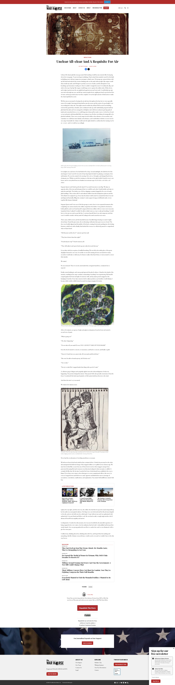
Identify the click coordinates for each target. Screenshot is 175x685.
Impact (89, 7)
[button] (87, 494)
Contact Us (81, 7)
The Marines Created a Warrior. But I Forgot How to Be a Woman (105, 500)
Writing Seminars (99, 665)
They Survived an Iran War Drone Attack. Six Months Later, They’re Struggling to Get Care (85, 549)
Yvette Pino (84, 66)
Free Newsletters (97, 7)
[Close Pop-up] (174, 648)
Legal (76, 670)
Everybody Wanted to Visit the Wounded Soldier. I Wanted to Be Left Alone (86, 578)
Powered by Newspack (67, 682)
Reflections (87, 57)
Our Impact (78, 662)
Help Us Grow (87, 643)
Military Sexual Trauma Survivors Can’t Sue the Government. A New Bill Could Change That (86, 564)
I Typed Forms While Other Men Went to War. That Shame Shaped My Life (86, 501)
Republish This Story (87, 608)
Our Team (78, 665)
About (74, 7)
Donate (107, 2)
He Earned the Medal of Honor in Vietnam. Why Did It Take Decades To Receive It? (85, 556)
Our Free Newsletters (100, 667)
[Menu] (128, 8)
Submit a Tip (98, 662)
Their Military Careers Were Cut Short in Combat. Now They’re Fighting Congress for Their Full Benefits (86, 571)
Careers (97, 670)
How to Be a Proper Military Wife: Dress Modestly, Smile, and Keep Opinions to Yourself (69, 501)
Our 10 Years (67, 7)
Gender (90, 586)
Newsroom (64, 546)
